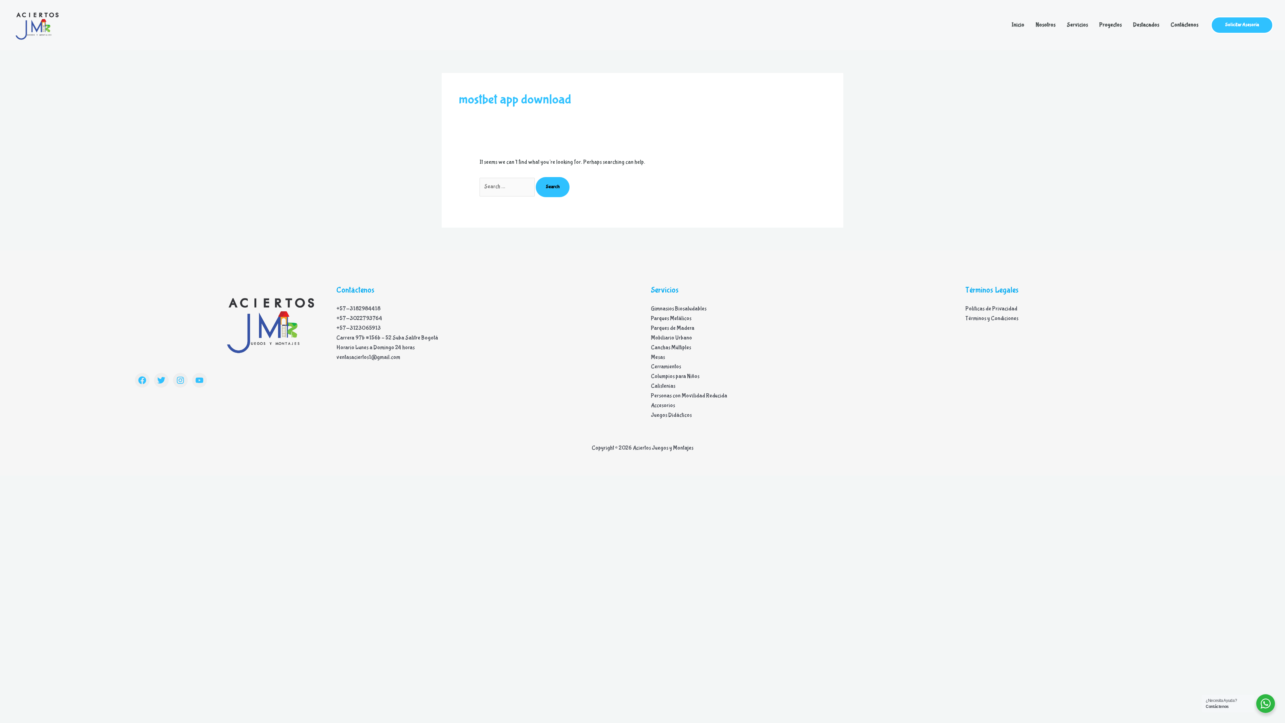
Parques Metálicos (671, 318)
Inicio (1018, 25)
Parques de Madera (672, 328)
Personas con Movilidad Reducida (689, 396)
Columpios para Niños (675, 376)
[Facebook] (142, 380)
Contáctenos (1184, 25)
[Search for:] (508, 186)
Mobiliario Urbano (671, 338)
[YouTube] (199, 380)
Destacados (1146, 25)
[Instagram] (180, 380)
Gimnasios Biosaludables (678, 309)
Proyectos (1110, 25)
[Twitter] (161, 380)
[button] (1242, 25)
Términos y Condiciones (991, 318)
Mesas (658, 357)
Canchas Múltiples (671, 347)
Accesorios (663, 405)
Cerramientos (666, 367)
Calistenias (663, 386)
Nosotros (1045, 25)
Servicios (1077, 25)
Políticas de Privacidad (991, 309)
